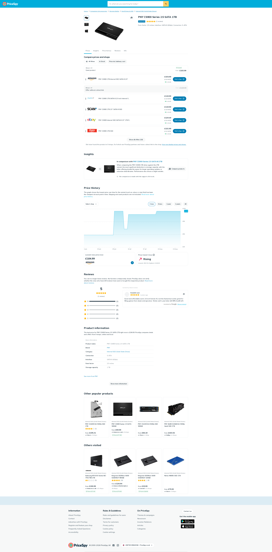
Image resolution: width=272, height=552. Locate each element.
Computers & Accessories (98, 11)
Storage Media (114, 11)
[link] (136, 168)
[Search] (166, 4)
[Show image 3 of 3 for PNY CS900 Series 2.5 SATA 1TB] (86, 31)
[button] (90, 61)
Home (86, 11)
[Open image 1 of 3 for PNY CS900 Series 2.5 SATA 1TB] (109, 31)
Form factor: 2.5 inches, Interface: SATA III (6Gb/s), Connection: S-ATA (162, 25)
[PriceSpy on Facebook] (113, 545)
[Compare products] (131, 17)
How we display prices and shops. (174, 144)
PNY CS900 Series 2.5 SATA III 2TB (147, 161)
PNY (108, 348)
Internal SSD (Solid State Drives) (146, 11)
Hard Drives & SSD (127, 11)
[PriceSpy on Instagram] (118, 545)
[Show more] (85, 79)
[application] (136, 229)
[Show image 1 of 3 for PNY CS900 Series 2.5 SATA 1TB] (86, 17)
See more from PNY (91, 376)
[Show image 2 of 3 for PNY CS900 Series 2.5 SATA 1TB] (86, 24)
